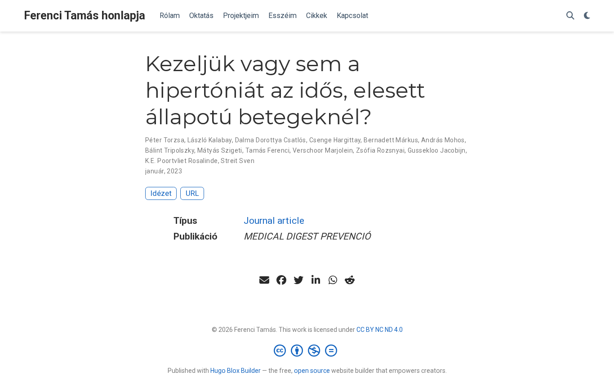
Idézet (161, 193)
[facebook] (281, 280)
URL (192, 193)
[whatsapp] (332, 280)
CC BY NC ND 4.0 (379, 329)
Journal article (274, 220)
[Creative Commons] (307, 350)
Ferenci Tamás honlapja (84, 15)
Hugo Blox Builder (235, 370)
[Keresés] (570, 16)
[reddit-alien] (349, 280)
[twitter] (298, 280)
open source (312, 370)
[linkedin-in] (315, 280)
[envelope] (264, 280)
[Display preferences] (587, 16)
